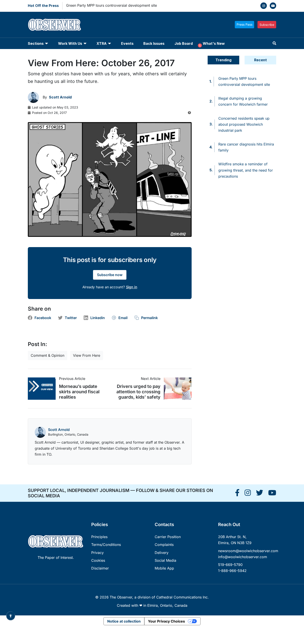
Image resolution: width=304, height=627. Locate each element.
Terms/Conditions (106, 544)
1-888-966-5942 (232, 570)
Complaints (164, 544)
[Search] (274, 43)
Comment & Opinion (47, 355)
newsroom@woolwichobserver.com (248, 551)
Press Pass (244, 24)
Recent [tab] (260, 60)
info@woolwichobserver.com (242, 557)
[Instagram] (263, 5)
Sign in (131, 287)
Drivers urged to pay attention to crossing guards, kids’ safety (138, 392)
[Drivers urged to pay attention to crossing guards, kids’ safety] (176, 388)
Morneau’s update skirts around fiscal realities (79, 392)
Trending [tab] (223, 60)
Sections (36, 43)
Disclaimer (100, 568)
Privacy (97, 552)
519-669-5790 (230, 564)
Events (127, 43)
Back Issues (153, 43)
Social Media (165, 560)
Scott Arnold (59, 429)
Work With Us (70, 43)
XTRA (102, 43)
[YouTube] (273, 5)
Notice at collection (124, 621)
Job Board (183, 43)
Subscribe (266, 25)
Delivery (161, 552)
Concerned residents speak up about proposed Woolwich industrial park (244, 124)
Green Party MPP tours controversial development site (111, 5)
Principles (99, 537)
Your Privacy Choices (166, 621)
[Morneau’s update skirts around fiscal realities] (43, 388)
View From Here (86, 355)
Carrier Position (168, 537)
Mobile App (164, 568)
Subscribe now (109, 275)
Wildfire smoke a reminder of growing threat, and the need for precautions (245, 170)
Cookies (98, 560)
